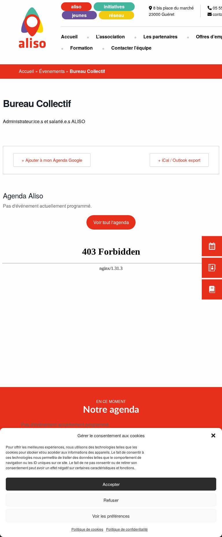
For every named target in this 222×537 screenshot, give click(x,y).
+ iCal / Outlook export (179, 160)
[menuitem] (74, 36)
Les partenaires (160, 36)
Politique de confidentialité (127, 529)
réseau (116, 15)
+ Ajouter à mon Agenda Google (52, 160)
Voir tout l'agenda (111, 222)
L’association (110, 36)
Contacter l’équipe (131, 47)
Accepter (111, 484)
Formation (81, 47)
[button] (213, 435)
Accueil (69, 36)
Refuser (111, 500)
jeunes (79, 15)
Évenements (52, 71)
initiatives (114, 6)
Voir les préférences (111, 516)
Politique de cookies (87, 529)
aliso (76, 6)
